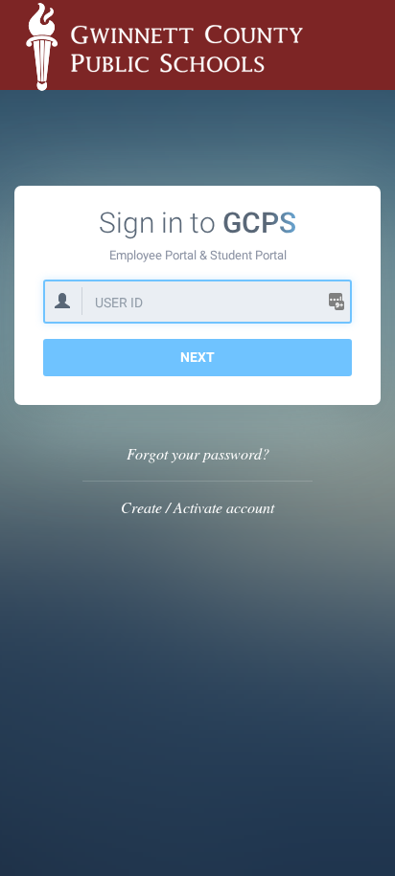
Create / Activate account (197, 507)
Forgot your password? (198, 453)
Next (197, 357)
